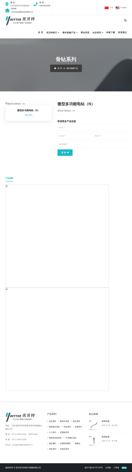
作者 (115, 425)
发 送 (64, 153)
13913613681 (45, 6)
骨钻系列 (52, 449)
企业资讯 (97, 33)
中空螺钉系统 (70, 438)
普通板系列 (64, 432)
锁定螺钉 (52, 443)
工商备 (116, 468)
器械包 (77, 443)
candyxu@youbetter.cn (22, 12)
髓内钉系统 (64, 421)
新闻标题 (105, 421)
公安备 (108, 468)
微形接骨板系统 (55, 438)
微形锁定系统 (54, 427)
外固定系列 (64, 449)
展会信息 (85, 32)
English (123, 8)
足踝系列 (78, 427)
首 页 (40, 32)
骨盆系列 (67, 427)
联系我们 (122, 32)
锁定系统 (76, 421)
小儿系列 (52, 432)
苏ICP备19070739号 (94, 468)
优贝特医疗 (51, 33)
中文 (111, 8)
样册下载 (110, 32)
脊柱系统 (52, 421)
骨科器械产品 (69, 33)
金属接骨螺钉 (65, 443)
